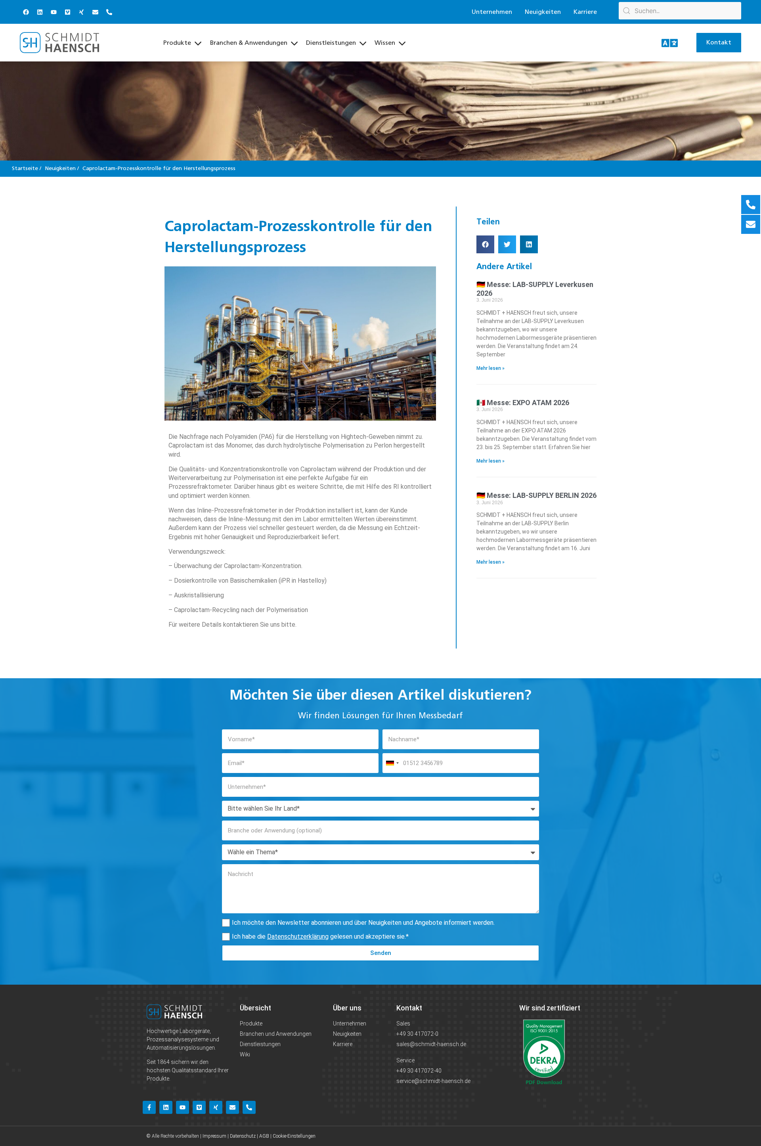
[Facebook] (26, 12)
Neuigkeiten (543, 12)
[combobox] (392, 763)
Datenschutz (243, 1136)
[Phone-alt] (109, 12)
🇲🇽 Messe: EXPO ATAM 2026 (522, 402)
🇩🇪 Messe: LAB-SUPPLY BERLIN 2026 (536, 495)
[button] (485, 244)
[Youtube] (53, 12)
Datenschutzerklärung (298, 936)
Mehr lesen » (490, 368)
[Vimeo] (67, 12)
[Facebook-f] (149, 1107)
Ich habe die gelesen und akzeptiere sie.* (320, 936)
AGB (264, 1136)
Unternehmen (492, 12)
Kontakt (409, 1008)
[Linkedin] (40, 12)
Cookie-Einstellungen (294, 1136)
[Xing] (81, 12)
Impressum (214, 1136)
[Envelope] (95, 12)
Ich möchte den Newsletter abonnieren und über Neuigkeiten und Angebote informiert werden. (363, 922)
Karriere (585, 12)
